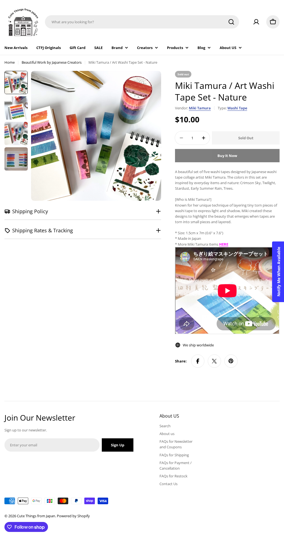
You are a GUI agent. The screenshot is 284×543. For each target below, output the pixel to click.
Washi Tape (237, 107)
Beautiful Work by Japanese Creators (52, 62)
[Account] (256, 22)
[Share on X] (214, 361)
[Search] (231, 22)
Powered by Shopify (73, 515)
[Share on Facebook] (197, 361)
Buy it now (227, 155)
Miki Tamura (200, 107)
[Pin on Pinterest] (231, 361)
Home (9, 62)
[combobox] (142, 22)
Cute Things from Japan (36, 515)
